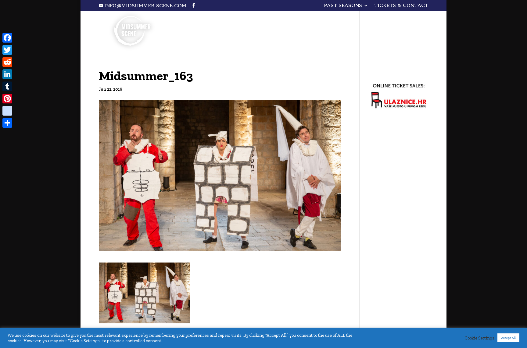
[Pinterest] (7, 98)
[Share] (7, 123)
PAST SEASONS (343, 5)
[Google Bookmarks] (7, 111)
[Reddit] (7, 62)
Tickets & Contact (401, 5)
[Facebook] (7, 38)
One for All (308, 20)
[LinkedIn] (7, 74)
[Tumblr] (7, 86)
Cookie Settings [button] (479, 338)
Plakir (354, 20)
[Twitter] (7, 50)
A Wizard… (397, 20)
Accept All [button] (508, 338)
